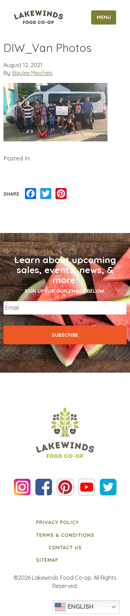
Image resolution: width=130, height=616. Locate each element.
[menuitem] (65, 522)
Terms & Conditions (65, 535)
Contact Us (65, 547)
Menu (104, 17)
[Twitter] (45, 194)
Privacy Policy (57, 522)
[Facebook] (30, 194)
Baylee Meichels (32, 72)
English (80, 606)
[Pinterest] (61, 194)
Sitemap (47, 560)
